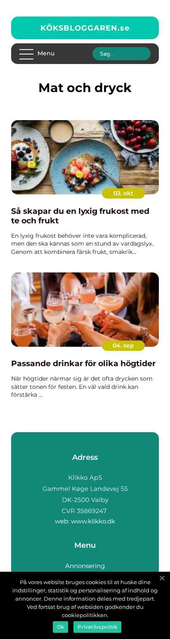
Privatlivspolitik (97, 627)
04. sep (123, 345)
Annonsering (85, 566)
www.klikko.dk (93, 521)
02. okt (123, 193)
